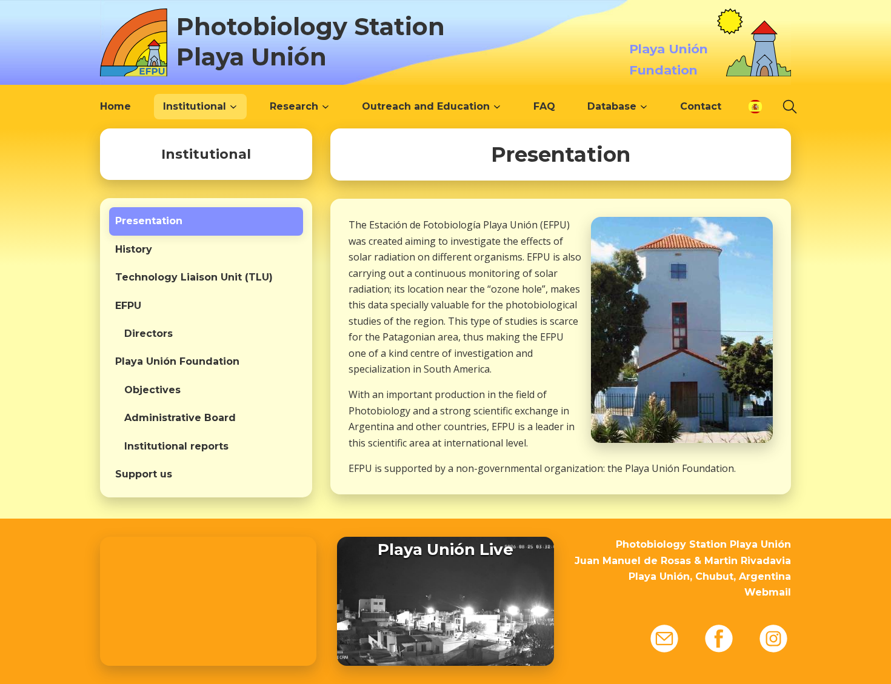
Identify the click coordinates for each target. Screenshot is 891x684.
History (133, 249)
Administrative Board (180, 417)
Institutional (194, 106)
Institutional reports (176, 446)
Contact (700, 106)
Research (294, 106)
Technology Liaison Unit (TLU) (194, 277)
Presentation (148, 221)
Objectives (152, 390)
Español (755, 106)
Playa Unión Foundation (177, 361)
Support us (143, 474)
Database (611, 106)
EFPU (128, 305)
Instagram (773, 638)
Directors (148, 333)
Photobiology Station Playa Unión (310, 41)
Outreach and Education (426, 106)
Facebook (718, 638)
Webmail (767, 592)
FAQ (544, 106)
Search (789, 106)
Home (115, 106)
